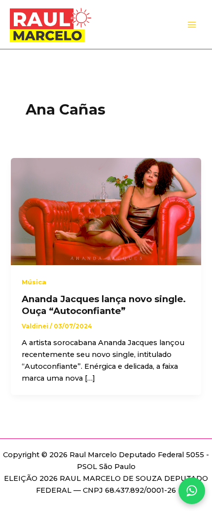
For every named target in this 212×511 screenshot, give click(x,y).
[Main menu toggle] (191, 24)
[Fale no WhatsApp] (191, 490)
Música (34, 282)
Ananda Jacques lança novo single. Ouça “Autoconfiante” (104, 304)
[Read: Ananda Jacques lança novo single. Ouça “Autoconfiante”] (106, 210)
